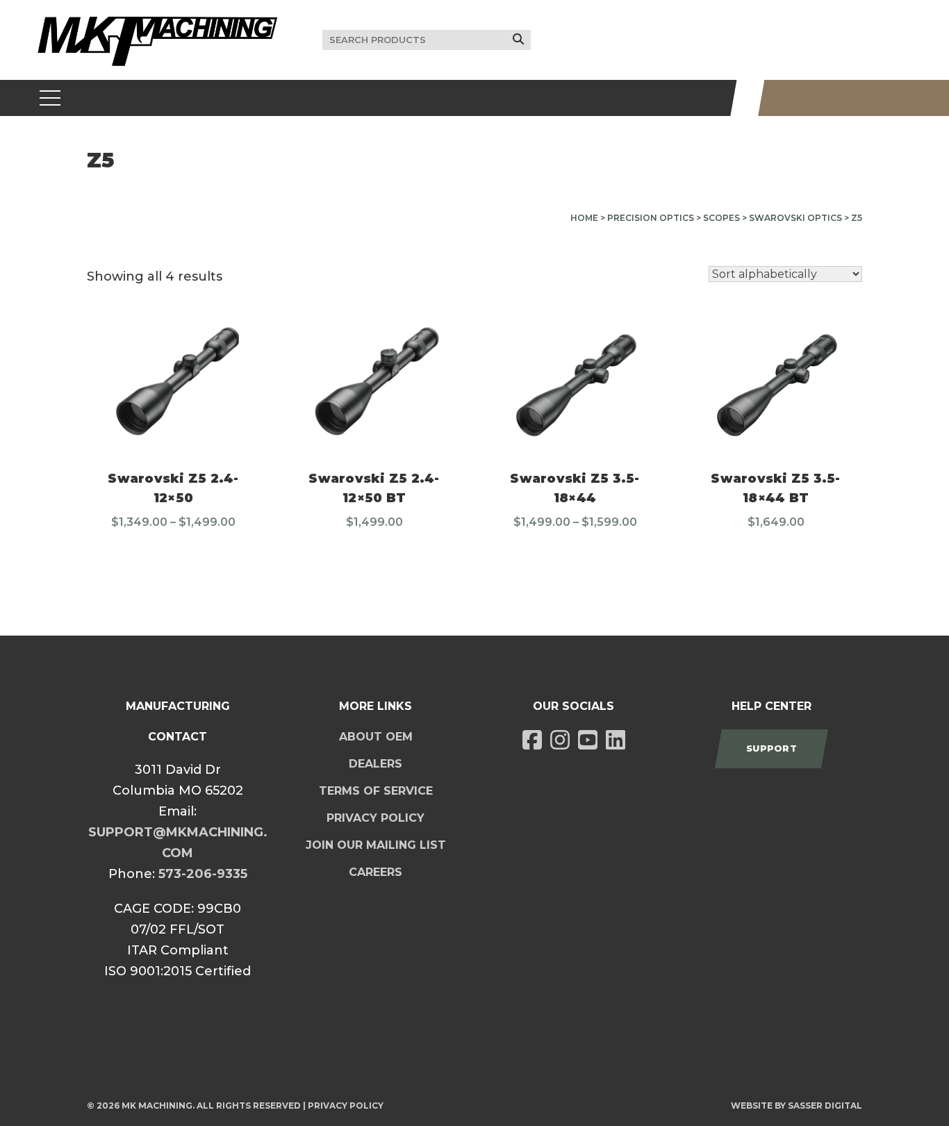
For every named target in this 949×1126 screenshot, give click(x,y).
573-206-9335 (202, 873)
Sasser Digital (825, 1105)
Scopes (721, 218)
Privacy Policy (375, 818)
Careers (375, 872)
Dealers (375, 763)
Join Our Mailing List (376, 845)
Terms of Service (376, 790)
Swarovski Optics (795, 218)
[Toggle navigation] (50, 97)
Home (584, 218)
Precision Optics (650, 218)
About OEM (376, 736)
